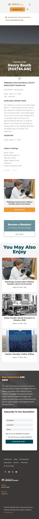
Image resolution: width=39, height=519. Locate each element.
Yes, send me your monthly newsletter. (20, 437)
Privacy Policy (9, 466)
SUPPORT (4, 492)
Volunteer (24, 462)
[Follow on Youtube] (16, 471)
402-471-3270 (5, 487)
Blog (25, 287)
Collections (8, 459)
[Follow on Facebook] (5, 471)
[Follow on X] (12, 471)
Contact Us (4, 494)
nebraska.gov (8, 512)
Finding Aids (19, 62)
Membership (24, 459)
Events (16, 462)
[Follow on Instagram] (9, 471)
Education (8, 462)
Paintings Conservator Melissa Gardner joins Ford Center (19, 203)
